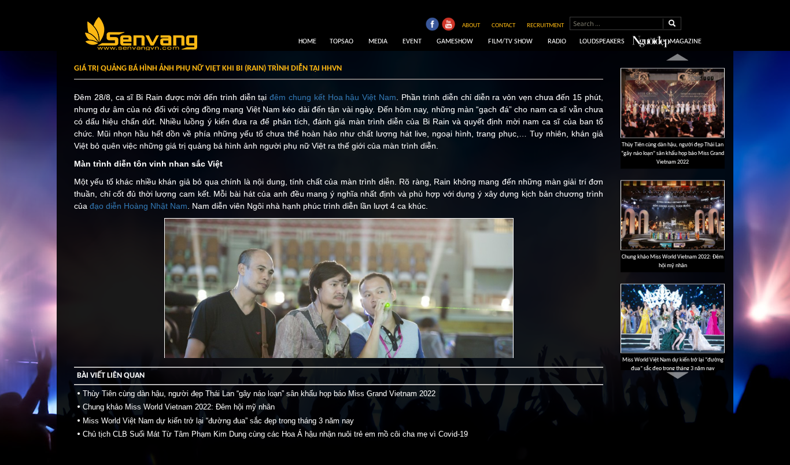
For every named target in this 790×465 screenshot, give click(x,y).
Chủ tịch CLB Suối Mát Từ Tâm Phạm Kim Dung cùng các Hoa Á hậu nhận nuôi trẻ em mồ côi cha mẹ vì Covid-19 (275, 434)
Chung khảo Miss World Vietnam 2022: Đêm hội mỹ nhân (179, 407)
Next (677, 376)
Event (411, 41)
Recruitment (545, 26)
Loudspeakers (602, 41)
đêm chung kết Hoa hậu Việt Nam (333, 97)
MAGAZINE (686, 41)
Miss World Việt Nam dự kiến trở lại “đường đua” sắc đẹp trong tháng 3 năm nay (218, 420)
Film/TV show (509, 41)
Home (306, 41)
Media (377, 41)
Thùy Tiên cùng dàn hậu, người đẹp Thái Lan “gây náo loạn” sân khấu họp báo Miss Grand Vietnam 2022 (259, 393)
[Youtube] (448, 26)
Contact (503, 26)
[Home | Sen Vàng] (141, 33)
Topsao (341, 41)
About (471, 26)
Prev (677, 57)
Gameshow (454, 41)
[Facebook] (432, 26)
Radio (556, 41)
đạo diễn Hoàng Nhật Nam (138, 206)
